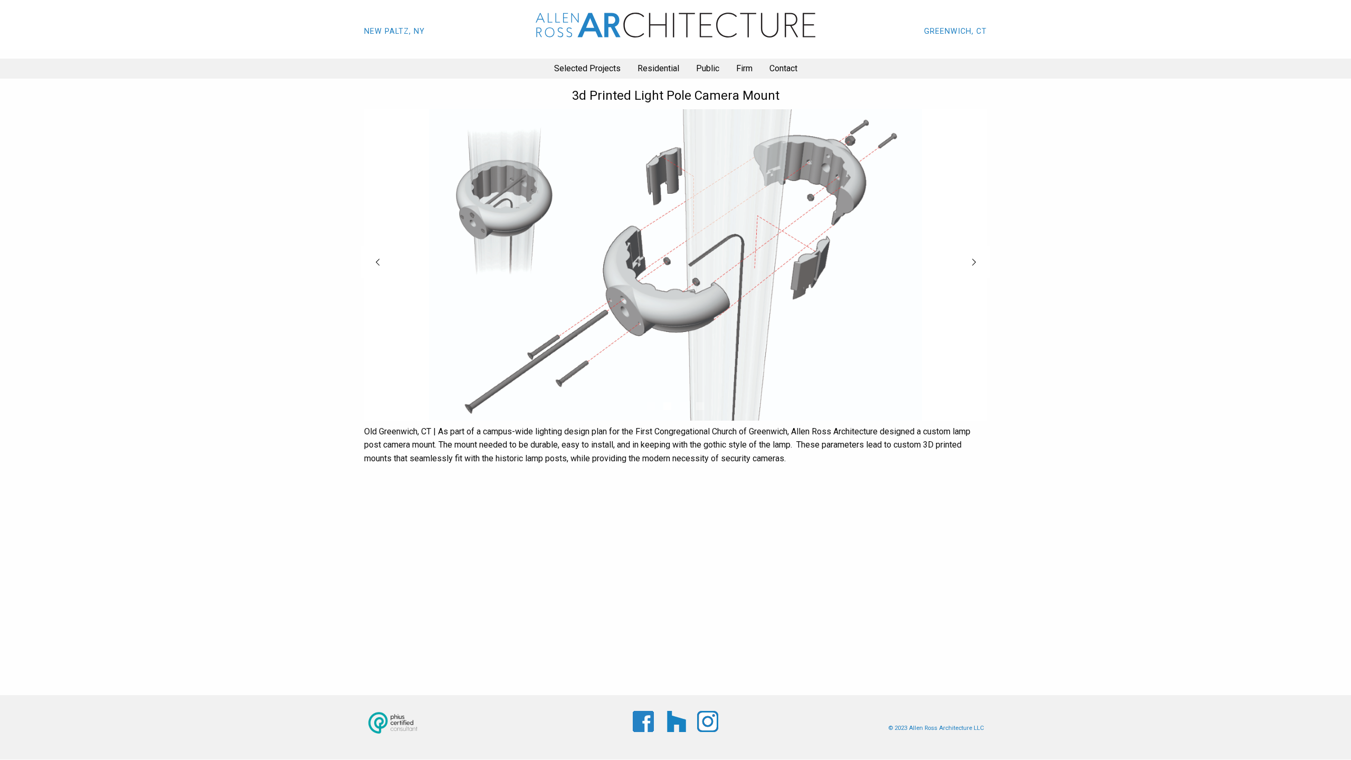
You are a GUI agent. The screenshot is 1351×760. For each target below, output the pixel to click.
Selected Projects (587, 68)
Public (707, 68)
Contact (783, 68)
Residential (658, 68)
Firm (744, 68)
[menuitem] (587, 69)
